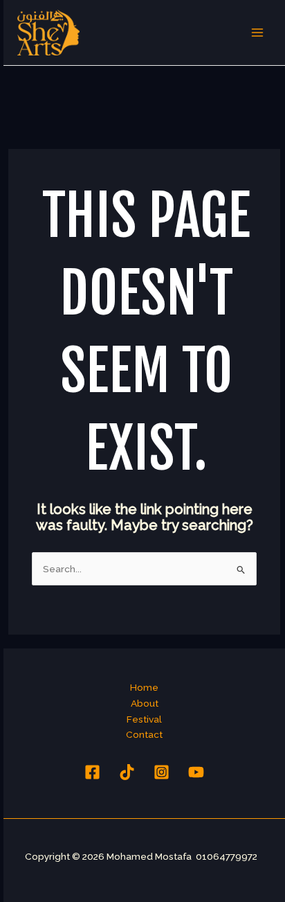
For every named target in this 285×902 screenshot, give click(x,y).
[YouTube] (196, 772)
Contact (144, 734)
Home (144, 687)
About (144, 703)
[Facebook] (92, 772)
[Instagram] (161, 772)
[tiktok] (127, 772)
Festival (144, 719)
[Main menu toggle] (257, 33)
